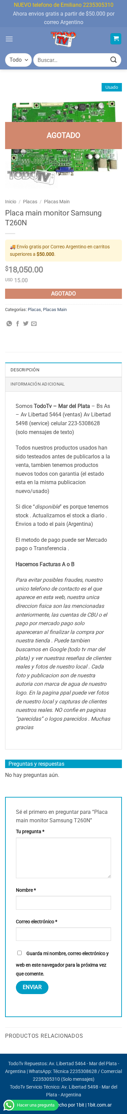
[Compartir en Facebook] (17, 324)
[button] (9, 38)
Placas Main (57, 201)
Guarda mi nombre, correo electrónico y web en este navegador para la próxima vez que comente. (62, 964)
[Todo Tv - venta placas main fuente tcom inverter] (63, 39)
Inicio (10, 201)
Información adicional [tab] (37, 384)
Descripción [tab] (24, 369)
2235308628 (83, 1071)
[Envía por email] (34, 324)
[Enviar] (114, 60)
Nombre (26, 890)
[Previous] (5, 1052)
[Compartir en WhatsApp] (9, 324)
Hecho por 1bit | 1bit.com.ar (83, 1105)
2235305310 (46, 1079)
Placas (30, 201)
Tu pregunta (30, 831)
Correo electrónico (36, 922)
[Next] (122, 1052)
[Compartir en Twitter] (25, 324)
